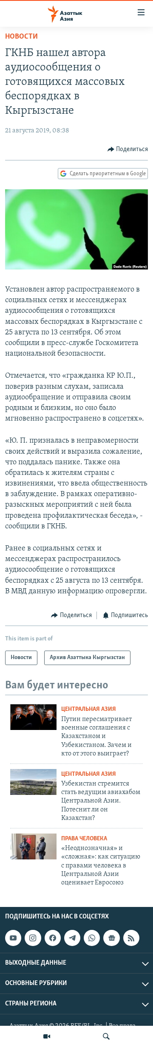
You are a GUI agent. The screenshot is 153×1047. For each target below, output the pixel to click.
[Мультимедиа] (47, 1036)
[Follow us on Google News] (111, 938)
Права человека (84, 839)
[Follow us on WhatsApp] (92, 938)
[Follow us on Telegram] (72, 938)
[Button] (128, 149)
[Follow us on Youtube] (13, 938)
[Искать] (106, 1036)
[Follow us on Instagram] (33, 938)
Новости (21, 37)
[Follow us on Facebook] (53, 938)
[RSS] (131, 938)
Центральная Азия (88, 709)
